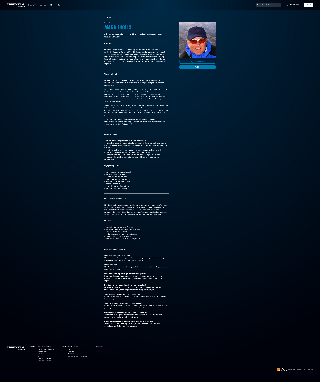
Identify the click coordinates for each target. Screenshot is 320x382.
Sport (39, 356)
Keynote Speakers (73, 347)
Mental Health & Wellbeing (46, 349)
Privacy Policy (100, 347)
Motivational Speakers (44, 347)
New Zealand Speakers (44, 358)
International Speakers (44, 361)
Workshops (71, 354)
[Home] (16, 5)
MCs (69, 349)
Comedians (71, 351)
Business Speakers (43, 351)
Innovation (41, 354)
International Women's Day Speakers (78, 356)
